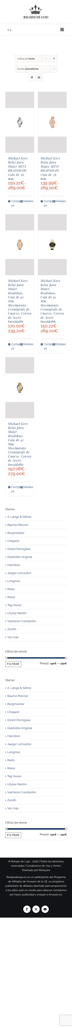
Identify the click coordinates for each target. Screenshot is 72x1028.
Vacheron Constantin (21, 621)
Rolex (11, 597)
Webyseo (44, 870)
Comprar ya (15, 203)
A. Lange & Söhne (19, 517)
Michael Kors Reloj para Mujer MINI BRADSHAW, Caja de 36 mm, (18, 168)
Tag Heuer (14, 605)
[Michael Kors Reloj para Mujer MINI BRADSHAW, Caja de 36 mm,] (19, 122)
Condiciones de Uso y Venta (43, 865)
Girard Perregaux (19, 549)
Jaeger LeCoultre (19, 573)
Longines (13, 581)
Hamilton (13, 565)
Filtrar (13, 664)
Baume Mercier (17, 525)
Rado (11, 589)
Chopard (13, 541)
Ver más (13, 637)
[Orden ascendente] (54, 58)
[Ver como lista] (38, 77)
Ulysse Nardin (17, 613)
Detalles (27, 201)
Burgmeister (15, 533)
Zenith (11, 629)
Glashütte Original (19, 557)
